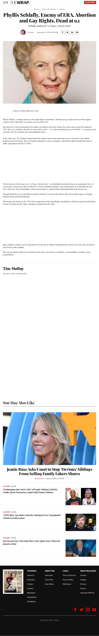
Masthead (31, 593)
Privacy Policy (68, 580)
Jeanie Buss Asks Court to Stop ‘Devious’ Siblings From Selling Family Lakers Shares (49, 471)
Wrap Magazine (88, 571)
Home (36, 9)
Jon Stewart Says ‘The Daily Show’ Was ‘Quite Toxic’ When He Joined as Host (31, 542)
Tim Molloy (30, 32)
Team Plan (49, 580)
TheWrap (31, 571)
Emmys (83, 584)
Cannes (83, 575)
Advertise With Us (87, 593)
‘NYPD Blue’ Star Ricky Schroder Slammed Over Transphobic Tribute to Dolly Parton (32, 517)
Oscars (83, 588)
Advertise (31, 580)
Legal (66, 571)
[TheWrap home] (19, 2)
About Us (30, 575)
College (83, 580)
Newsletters (32, 597)
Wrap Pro (50, 571)
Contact (30, 584)
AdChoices (67, 584)
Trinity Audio (25, 111)
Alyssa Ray (40, 478)
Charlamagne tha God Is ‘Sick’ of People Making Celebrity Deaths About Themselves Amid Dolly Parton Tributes (30, 491)
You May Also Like (19, 402)
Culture (62, 9)
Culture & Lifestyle (49, 9)
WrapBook (31, 601)
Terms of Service (69, 575)
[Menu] (5, 2)
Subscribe (90, 2)
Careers (30, 588)
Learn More (49, 584)
